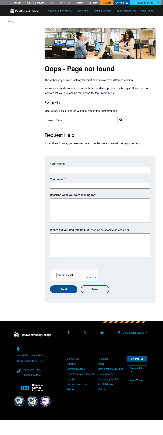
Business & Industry (35, 2)
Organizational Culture (110, 369)
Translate (107, 2)
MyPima (120, 2)
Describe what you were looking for (72, 195)
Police (70, 389)
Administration (106, 384)
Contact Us (73, 358)
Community (16, 2)
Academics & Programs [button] (60, 10)
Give (52, 2)
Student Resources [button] (126, 10)
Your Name (57, 163)
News (101, 364)
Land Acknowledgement (80, 374)
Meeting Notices (76, 369)
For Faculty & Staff (108, 379)
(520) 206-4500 (32, 369)
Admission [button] (82, 10)
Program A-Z (107, 93)
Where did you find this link (67, 230)
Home (10, 21)
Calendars (93, 2)
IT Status (103, 358)
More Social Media (133, 332)
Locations (72, 379)
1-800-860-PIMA (33, 374)
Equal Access (105, 374)
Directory (79, 2)
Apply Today (136, 380)
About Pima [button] (147, 10)
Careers (71, 364)
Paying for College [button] (102, 10)
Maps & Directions (77, 384)
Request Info (64, 2)
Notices (102, 389)
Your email (57, 179)
